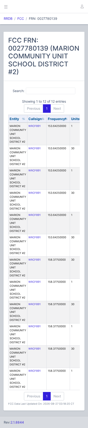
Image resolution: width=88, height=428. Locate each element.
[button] (82, 6)
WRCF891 (34, 126)
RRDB (8, 18)
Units (75, 119)
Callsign (35, 119)
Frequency (56, 119)
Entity (14, 119)
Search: (18, 91)
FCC (20, 18)
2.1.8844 (17, 422)
